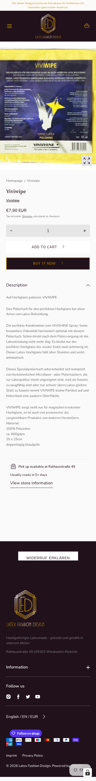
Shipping (27, 216)
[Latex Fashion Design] (48, 26)
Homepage (14, 180)
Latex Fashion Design (34, 766)
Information (17, 667)
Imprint (11, 755)
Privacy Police (32, 755)
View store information (31, 483)
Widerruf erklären (48, 558)
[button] (9, 26)
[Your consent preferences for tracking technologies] (87, 772)
